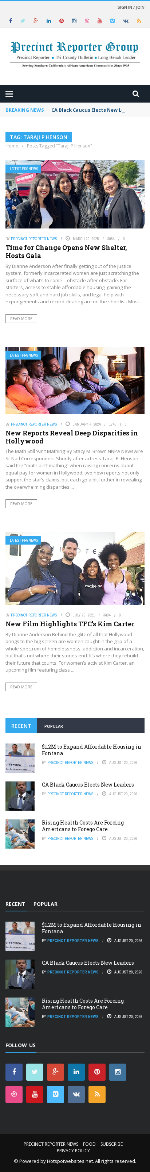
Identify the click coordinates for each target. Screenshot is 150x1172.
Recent (21, 725)
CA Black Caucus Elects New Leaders (94, 110)
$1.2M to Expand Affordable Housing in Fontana (91, 750)
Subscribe (111, 1144)
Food (89, 1144)
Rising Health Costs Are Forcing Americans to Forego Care (83, 826)
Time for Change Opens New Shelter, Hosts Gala (66, 251)
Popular (53, 726)
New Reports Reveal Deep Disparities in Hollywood (71, 437)
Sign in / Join (131, 7)
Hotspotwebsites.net (70, 1161)
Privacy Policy (73, 1151)
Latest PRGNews (24, 168)
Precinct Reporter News (34, 238)
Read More (21, 318)
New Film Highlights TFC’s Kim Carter (69, 623)
